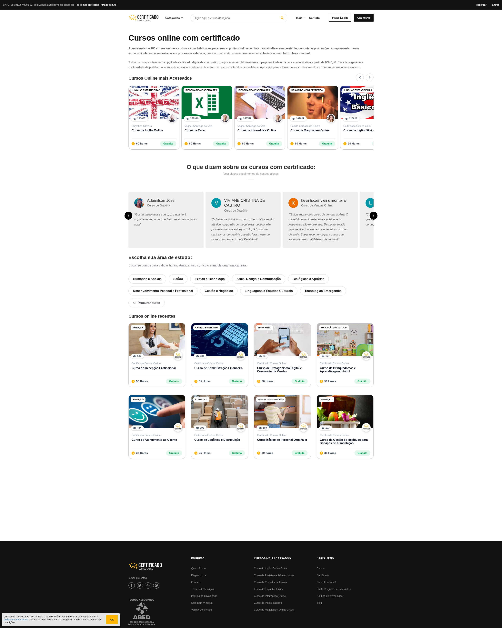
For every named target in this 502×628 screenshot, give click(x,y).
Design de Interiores (271, 399)
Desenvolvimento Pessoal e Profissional (163, 291)
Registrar (481, 5)
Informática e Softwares (201, 90)
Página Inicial (198, 575)
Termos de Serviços (202, 589)
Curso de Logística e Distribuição (217, 439)
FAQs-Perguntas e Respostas (334, 589)
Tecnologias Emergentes (323, 291)
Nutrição (326, 399)
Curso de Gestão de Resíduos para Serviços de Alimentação (344, 441)
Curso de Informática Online (256, 130)
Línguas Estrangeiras (146, 90)
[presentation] (360, 77)
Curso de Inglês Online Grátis (270, 568)
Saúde (178, 279)
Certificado (323, 575)
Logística (201, 399)
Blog (319, 602)
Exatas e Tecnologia (210, 279)
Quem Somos (199, 568)
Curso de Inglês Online (147, 130)
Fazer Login (340, 17)
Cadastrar (363, 17)
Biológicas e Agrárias (308, 279)
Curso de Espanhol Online (269, 589)
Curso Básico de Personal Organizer (282, 439)
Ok (112, 619)
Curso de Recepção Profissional (154, 368)
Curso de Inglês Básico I (360, 130)
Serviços (138, 327)
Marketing (264, 327)
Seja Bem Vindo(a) (202, 602)
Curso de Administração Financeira (218, 368)
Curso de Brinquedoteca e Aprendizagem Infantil (338, 369)
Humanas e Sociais (147, 279)
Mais (299, 17)
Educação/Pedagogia (334, 327)
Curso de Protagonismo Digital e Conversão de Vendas (279, 369)
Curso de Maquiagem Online (309, 130)
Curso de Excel (195, 130)
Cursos (321, 568)
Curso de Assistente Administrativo (274, 575)
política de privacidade (16, 619)
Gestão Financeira (206, 327)
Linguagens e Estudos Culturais (269, 291)
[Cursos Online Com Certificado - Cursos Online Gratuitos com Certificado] (143, 19)
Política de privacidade (204, 595)
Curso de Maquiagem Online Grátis (274, 609)
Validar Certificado (201, 609)
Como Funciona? (326, 582)
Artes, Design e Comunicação (258, 279)
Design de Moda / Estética (307, 90)
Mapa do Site (109, 5)
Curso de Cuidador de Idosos (270, 582)
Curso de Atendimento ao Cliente (154, 439)
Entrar (495, 5)
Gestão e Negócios (219, 291)
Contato (314, 17)
